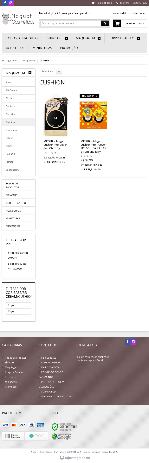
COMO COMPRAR (50, 362)
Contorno (11, 106)
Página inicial (12, 60)
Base (8, 82)
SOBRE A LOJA (48, 391)
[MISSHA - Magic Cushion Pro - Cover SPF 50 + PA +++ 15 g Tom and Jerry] (93, 133)
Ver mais (58, 147)
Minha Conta (138, 13)
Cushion (10, 122)
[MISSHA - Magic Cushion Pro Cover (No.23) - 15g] (56, 130)
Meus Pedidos (121, 13)
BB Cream (11, 90)
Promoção (11, 386)
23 (11, 311)
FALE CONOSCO (50, 367)
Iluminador (12, 130)
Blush (9, 98)
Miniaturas (10, 382)
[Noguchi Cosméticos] (18, 18)
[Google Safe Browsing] (61, 436)
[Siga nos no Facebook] (5, 3)
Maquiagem (29, 60)
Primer (9, 162)
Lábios (9, 138)
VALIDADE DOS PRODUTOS (56, 396)
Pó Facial (11, 154)
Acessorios (11, 377)
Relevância (47, 71)
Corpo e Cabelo (14, 372)
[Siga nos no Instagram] (11, 3)
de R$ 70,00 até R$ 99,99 (18, 255)
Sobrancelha (13, 169)
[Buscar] (105, 23)
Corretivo (11, 114)
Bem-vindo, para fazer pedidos (64, 13)
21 (11, 305)
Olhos (9, 146)
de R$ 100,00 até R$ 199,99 (17, 266)
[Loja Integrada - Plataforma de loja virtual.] (74, 458)
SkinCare (10, 362)
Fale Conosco (104, 2)
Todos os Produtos (15, 357)
